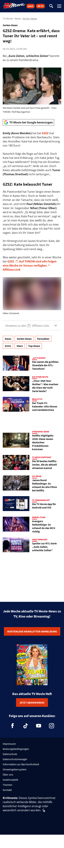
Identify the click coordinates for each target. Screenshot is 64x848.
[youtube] (38, 726)
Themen (7, 784)
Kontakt (7, 790)
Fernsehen (43, 338)
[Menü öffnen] (59, 6)
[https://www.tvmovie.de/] (14, 6)
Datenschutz (10, 754)
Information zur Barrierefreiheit (21, 764)
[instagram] (51, 726)
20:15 (40, 6)
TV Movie (8, 18)
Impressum (9, 743)
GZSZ (45, 133)
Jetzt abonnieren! (32, 702)
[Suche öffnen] (51, 6)
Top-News (34, 346)
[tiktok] (25, 726)
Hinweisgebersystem (14, 769)
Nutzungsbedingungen (16, 749)
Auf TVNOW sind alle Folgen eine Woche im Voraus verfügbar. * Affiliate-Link (30, 265)
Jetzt (30, 6)
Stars (20, 346)
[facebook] (13, 726)
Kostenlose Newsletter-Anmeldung (32, 631)
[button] (32, 325)
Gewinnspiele (10, 779)
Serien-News (30, 18)
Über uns (8, 774)
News (18, 18)
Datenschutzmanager (15, 759)
